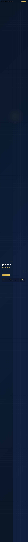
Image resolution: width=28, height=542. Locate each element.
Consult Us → (24, 1)
